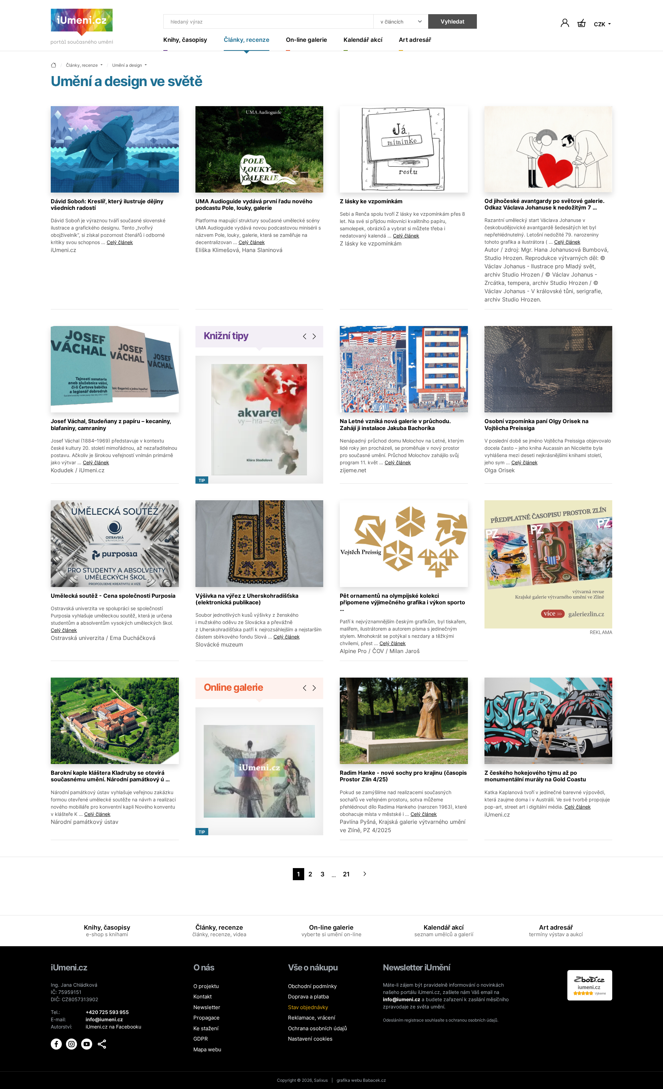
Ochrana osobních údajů (317, 1028)
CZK (600, 24)
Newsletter (206, 1007)
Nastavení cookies (310, 1038)
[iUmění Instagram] (72, 1043)
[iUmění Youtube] (87, 1043)
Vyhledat (452, 21)
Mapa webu (207, 1049)
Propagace (206, 1017)
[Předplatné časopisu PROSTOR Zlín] (548, 564)
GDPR (200, 1038)
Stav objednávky (308, 1007)
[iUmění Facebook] (57, 1043)
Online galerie (233, 687)
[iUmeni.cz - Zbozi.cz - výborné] (589, 985)
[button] (101, 1044)
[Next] (365, 874)
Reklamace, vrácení (311, 1017)
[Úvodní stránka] (82, 28)
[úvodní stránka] (53, 65)
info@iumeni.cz (401, 999)
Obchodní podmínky (312, 986)
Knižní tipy (226, 336)
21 (346, 874)
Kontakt (202, 996)
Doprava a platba (308, 996)
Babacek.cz (374, 1080)
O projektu (206, 986)
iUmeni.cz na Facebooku (113, 1027)
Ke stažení (206, 1028)
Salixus (321, 1080)
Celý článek (120, 242)
